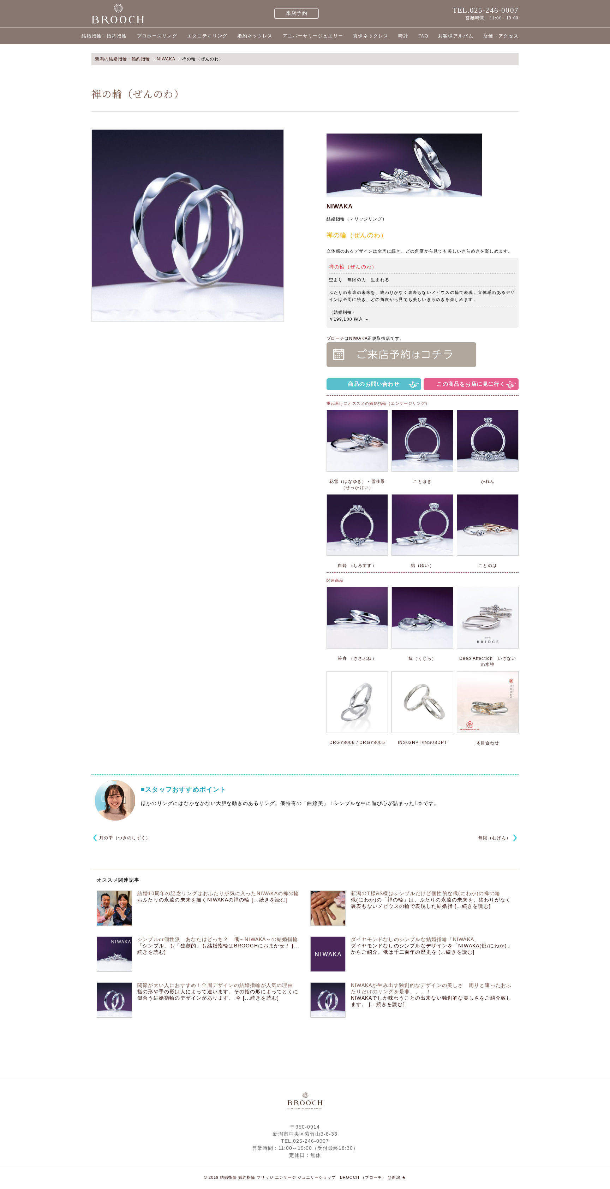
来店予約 (296, 13)
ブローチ (336, 338)
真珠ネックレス (370, 36)
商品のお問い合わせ (374, 384)
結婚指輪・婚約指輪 (104, 36)
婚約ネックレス (255, 36)
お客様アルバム (455, 36)
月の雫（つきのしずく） (124, 837)
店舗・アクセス (501, 36)
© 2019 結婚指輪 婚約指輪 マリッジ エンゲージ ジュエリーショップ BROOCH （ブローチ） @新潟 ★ (305, 1177)
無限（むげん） (494, 837)
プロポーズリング (157, 36)
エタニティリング (207, 36)
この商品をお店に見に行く (471, 384)
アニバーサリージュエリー (313, 36)
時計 (403, 36)
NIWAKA (340, 206)
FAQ (423, 36)
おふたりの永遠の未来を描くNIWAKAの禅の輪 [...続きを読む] (212, 900)
